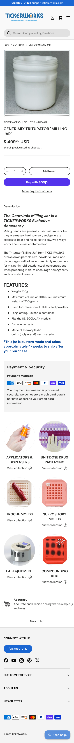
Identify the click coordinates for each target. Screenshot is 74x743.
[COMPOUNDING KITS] (54, 550)
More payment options (37, 191)
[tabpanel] (37, 284)
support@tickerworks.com (47, 2)
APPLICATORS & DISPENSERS (19, 459)
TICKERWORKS (12, 122)
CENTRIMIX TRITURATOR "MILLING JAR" (32, 44)
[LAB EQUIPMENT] (19, 550)
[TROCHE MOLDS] (19, 493)
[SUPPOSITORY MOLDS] (54, 493)
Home (7, 44)
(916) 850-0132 (18, 648)
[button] (60, 18)
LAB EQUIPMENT (19, 571)
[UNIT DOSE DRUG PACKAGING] (54, 436)
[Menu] (68, 18)
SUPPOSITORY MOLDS (54, 516)
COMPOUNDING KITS (54, 573)
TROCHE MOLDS (19, 514)
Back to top (37, 621)
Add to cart (50, 171)
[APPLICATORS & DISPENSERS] (19, 436)
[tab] (12, 206)
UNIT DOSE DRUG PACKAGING (54, 459)
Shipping (9, 147)
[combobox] (37, 33)
